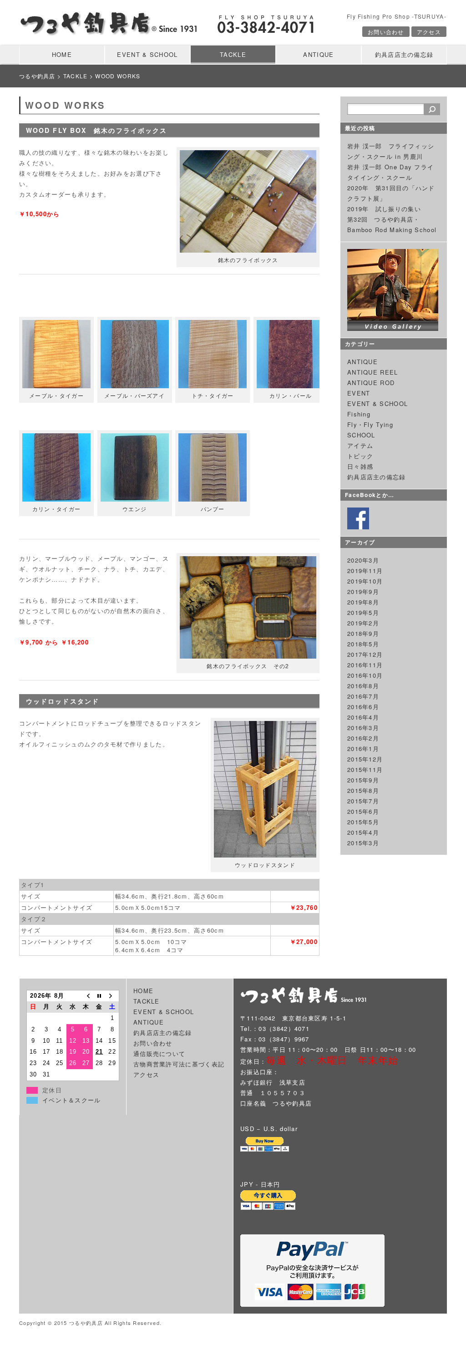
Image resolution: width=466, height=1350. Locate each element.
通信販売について (159, 1053)
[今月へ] (99, 995)
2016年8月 (363, 685)
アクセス (429, 32)
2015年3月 (363, 842)
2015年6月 (363, 811)
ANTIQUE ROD (371, 382)
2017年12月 (365, 654)
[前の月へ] (86, 995)
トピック (360, 456)
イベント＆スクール (71, 1100)
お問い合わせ (386, 32)
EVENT (358, 393)
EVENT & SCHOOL (147, 54)
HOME (62, 54)
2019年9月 (363, 591)
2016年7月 (363, 696)
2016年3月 (363, 727)
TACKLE (233, 54)
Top (444, 1328)
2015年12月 (365, 759)
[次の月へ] (112, 995)
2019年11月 (365, 570)
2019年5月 (363, 612)
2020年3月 (363, 560)
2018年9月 (363, 633)
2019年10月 (365, 581)
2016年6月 (363, 706)
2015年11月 (365, 769)
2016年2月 (363, 738)
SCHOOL (361, 435)
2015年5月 (363, 821)
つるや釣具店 (37, 76)
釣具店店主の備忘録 (404, 54)
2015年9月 (363, 780)
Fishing (358, 414)
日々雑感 (360, 466)
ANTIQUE (318, 54)
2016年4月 (363, 717)
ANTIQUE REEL (372, 372)
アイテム (360, 445)
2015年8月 (363, 790)
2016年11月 (365, 664)
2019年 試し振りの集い (384, 208)
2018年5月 (363, 643)
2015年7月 (363, 801)
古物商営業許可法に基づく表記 (178, 1064)
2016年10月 (365, 675)
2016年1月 (363, 748)
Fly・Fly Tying (370, 424)
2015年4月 (363, 832)
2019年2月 (363, 623)
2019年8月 (363, 602)
